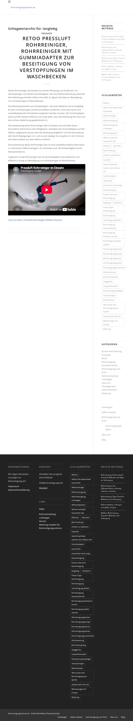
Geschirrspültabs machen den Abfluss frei (111, 168)
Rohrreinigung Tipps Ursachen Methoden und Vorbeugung (113, 59)
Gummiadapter (109, 176)
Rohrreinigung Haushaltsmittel (109, 226)
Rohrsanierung (109, 272)
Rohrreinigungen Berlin (114, 427)
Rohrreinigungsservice (112, 258)
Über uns (106, 382)
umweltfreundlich (110, 286)
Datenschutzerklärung (19, 489)
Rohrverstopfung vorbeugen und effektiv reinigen (112, 67)
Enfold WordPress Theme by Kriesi (45, 713)
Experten (107, 160)
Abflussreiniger (109, 115)
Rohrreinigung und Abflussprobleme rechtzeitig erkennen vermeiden (112, 50)
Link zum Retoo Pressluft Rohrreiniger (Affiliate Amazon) (35, 219)
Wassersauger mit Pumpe (110, 322)
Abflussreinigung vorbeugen (110, 127)
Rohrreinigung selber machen (112, 242)
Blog (104, 439)
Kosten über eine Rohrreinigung (110, 196)
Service (42, 521)
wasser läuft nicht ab (112, 316)
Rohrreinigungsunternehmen (114, 267)
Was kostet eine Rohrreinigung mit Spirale (110, 308)
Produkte (46, 33)
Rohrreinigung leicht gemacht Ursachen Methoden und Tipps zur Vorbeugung (113, 39)
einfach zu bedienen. (112, 155)
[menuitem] (62, 717)
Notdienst (118, 202)
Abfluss (106, 103)
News (41, 508)
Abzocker (117, 146)
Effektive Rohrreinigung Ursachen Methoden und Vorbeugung (111, 77)
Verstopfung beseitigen (113, 290)
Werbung (107, 329)
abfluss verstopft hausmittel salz (110, 139)
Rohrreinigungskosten (112, 249)
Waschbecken (109, 300)
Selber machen (109, 412)
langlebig (107, 202)
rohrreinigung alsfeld (112, 220)
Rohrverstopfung (110, 277)
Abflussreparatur (110, 133)
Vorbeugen (107, 407)
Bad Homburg (109, 150)
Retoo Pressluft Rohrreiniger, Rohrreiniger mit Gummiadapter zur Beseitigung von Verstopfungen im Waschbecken (46, 57)
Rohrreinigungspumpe (112, 253)
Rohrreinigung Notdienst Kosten (110, 234)
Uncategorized (109, 386)
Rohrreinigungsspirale (112, 263)
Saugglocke (108, 281)
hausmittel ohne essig (112, 185)
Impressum (13, 486)
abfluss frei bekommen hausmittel (112, 109)
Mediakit (43, 488)
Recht (104, 358)
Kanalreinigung (109, 190)
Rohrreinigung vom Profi (111, 419)
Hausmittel (107, 180)
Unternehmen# (109, 389)
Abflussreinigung (110, 120)
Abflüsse (106, 146)
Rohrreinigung (109, 215)
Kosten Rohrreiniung (112, 351)
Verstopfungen (109, 295)
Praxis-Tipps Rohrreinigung (109, 209)
